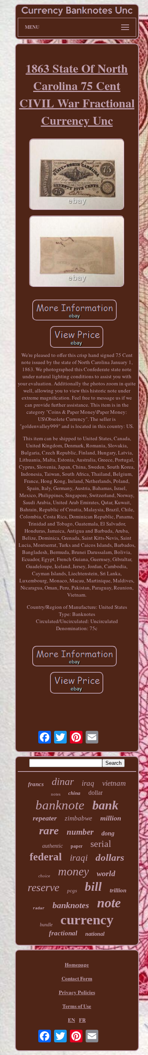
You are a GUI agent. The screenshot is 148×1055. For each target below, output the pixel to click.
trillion (118, 890)
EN (71, 1019)
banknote (60, 805)
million (110, 818)
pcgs (72, 891)
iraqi (79, 858)
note (109, 902)
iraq (88, 783)
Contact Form (77, 978)
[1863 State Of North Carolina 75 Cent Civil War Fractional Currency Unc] (77, 175)
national (95, 934)
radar (39, 908)
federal (46, 857)
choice (44, 875)
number (80, 832)
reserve (43, 887)
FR (82, 1019)
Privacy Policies (77, 992)
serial (100, 844)
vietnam (114, 783)
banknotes (70, 905)
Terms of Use (76, 1006)
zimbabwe (78, 818)
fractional (63, 933)
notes (55, 794)
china (74, 793)
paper (76, 846)
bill (93, 887)
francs (36, 784)
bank (105, 805)
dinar (63, 781)
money (73, 871)
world (106, 873)
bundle (46, 924)
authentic (52, 846)
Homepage (77, 964)
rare (49, 830)
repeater (45, 818)
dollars (110, 857)
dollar (95, 792)
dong (107, 833)
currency (87, 919)
